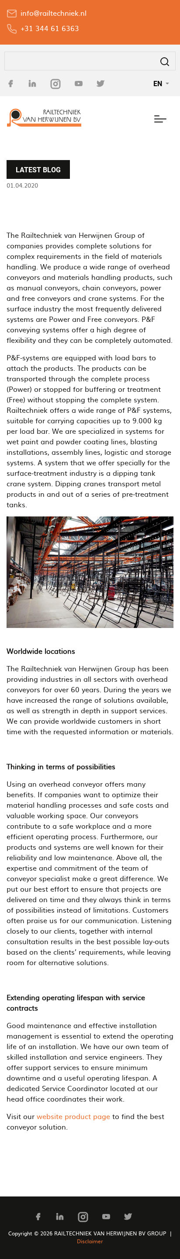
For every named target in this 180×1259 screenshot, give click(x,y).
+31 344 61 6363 (50, 28)
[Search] (164, 61)
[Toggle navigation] (160, 117)
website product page (73, 1116)
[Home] (44, 118)
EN (158, 83)
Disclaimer (90, 1241)
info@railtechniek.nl (54, 12)
